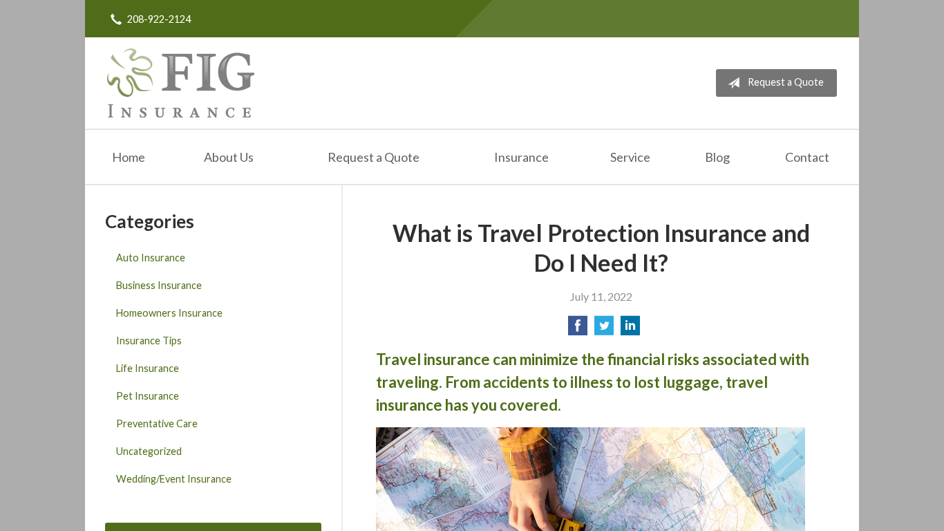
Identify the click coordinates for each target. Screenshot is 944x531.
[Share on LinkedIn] (630, 329)
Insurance (521, 157)
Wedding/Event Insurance (174, 479)
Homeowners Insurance (169, 313)
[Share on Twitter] (604, 329)
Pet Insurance (147, 396)
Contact (807, 157)
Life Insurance (147, 368)
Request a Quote (786, 82)
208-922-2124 (159, 19)
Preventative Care (157, 423)
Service (630, 157)
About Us (229, 157)
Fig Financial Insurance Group (180, 83)
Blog (717, 157)
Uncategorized (149, 451)
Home (128, 157)
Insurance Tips (149, 340)
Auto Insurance (150, 257)
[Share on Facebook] (577, 329)
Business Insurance (159, 285)
